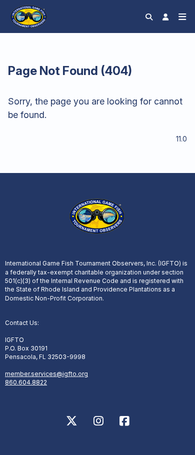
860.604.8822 (26, 382)
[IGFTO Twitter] (72, 421)
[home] (29, 16)
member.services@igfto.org (46, 374)
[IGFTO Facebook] (125, 421)
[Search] (149, 17)
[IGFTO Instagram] (99, 421)
